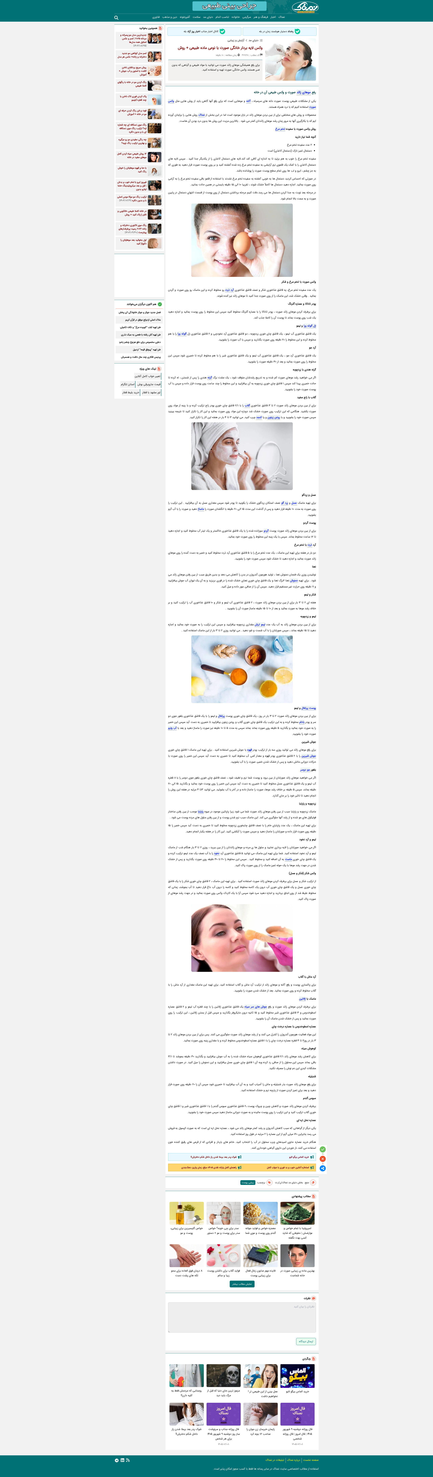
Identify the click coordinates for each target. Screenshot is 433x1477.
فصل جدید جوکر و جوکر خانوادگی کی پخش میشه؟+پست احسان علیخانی (140, 312)
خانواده (236, 17)
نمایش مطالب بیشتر (242, 1284)
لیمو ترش (260, 624)
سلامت (196, 17)
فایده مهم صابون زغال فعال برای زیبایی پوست (260, 1273)
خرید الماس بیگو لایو (299, 1157)
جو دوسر (305, 770)
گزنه (210, 377)
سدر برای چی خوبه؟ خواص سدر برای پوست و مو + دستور (223, 1230)
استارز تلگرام (127, 384)
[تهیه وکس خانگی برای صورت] (242, 938)
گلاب (247, 405)
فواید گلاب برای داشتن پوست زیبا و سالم (223, 1273)
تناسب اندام (222, 17)
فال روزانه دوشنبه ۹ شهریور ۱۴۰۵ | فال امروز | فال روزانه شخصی (297, 1434)
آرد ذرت (229, 290)
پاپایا (200, 811)
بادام (301, 722)
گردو (266, 531)
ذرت (309, 545)
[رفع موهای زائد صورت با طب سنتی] (242, 456)
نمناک (281, 17)
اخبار (273, 17)
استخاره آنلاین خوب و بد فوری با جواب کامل (288, 1167)
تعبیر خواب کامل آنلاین (147, 376)
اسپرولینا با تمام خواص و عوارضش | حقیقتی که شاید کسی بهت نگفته (297, 1233)
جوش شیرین (309, 756)
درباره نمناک (293, 1460)
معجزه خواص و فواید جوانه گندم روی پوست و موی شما (260, 1230)
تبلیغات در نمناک (275, 1460)
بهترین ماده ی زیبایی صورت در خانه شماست (297, 1273)
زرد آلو (284, 503)
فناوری (155, 17)
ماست (288, 859)
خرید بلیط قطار (130, 392)
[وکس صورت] (242, 240)
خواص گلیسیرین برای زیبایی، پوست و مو (186, 1230)
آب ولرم (172, 728)
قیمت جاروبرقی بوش (149, 384)
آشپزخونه (185, 17)
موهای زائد (304, 92)
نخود (216, 853)
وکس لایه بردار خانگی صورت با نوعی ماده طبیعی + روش (220, 48)
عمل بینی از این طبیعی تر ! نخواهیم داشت (263, 1393)
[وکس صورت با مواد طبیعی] (242, 669)
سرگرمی (246, 17)
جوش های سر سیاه (256, 1007)
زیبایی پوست (248, 1182)
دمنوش (294, 580)
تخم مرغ (280, 129)
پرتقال (221, 716)
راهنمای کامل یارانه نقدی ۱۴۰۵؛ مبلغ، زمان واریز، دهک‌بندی (209, 1167)
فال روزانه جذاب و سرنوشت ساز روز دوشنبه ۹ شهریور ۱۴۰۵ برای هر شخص (223, 1434)
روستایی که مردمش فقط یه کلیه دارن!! (186, 1393)
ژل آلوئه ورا (310, 326)
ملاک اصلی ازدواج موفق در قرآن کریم (143, 320)
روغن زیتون (274, 417)
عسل (294, 503)
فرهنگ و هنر (261, 17)
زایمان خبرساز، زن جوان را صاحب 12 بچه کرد (260, 1431)
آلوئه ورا (182, 334)
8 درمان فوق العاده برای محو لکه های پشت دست (186, 1273)
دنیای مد (208, 17)
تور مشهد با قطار (151, 392)
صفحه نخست (311, 1460)
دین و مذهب (169, 17)
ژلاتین (302, 999)
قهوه (249, 750)
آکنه (248, 101)
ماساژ (201, 509)
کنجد (259, 417)
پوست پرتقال (308, 708)
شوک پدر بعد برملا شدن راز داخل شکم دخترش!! (214, 1157)
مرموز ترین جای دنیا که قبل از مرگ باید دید (223, 1393)
